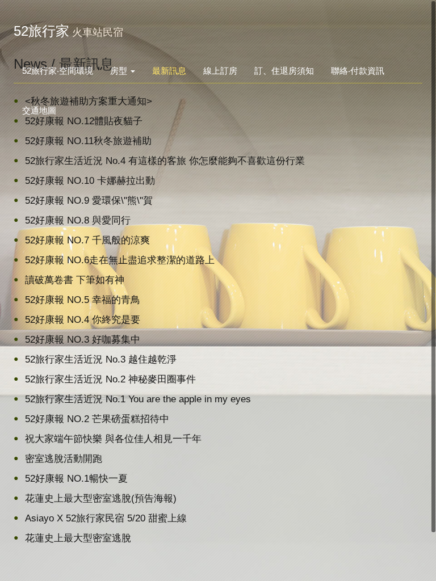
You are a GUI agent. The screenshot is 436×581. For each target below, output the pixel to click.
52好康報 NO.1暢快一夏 (76, 478)
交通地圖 (39, 110)
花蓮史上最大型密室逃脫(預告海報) (101, 498)
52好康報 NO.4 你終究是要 (82, 319)
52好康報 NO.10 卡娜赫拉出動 (90, 180)
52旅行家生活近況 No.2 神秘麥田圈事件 (110, 379)
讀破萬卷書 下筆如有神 (74, 280)
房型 (119, 70)
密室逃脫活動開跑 (63, 458)
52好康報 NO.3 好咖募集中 (82, 339)
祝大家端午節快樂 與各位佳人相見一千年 (113, 438)
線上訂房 (220, 70)
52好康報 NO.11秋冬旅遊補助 (88, 141)
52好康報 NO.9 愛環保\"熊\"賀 (89, 200)
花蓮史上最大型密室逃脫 (78, 538)
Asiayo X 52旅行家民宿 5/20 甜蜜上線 (106, 518)
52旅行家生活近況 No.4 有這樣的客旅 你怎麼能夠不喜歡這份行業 (165, 160)
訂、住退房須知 (284, 70)
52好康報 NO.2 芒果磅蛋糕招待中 (97, 419)
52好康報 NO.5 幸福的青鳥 (82, 299)
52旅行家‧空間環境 (57, 70)
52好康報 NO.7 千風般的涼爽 (87, 240)
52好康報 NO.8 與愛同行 (78, 220)
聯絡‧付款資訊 (357, 70)
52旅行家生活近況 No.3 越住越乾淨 (101, 359)
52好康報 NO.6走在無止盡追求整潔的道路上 (120, 260)
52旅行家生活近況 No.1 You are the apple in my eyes (138, 399)
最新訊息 (169, 70)
